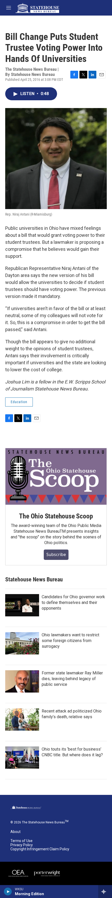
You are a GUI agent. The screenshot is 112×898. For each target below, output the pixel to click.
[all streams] (105, 891)
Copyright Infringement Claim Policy (39, 849)
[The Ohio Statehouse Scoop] (56, 476)
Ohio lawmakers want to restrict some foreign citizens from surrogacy (70, 640)
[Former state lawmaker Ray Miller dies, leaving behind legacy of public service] (22, 681)
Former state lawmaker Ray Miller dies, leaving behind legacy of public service (72, 679)
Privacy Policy (21, 845)
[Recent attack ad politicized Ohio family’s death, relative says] (22, 719)
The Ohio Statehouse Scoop (56, 516)
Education (19, 402)
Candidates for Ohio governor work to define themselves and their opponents (73, 602)
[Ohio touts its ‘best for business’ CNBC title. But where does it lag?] (22, 757)
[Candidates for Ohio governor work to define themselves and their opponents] (22, 605)
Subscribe (56, 554)
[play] (8, 891)
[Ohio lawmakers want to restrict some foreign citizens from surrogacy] (22, 643)
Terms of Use (21, 841)
